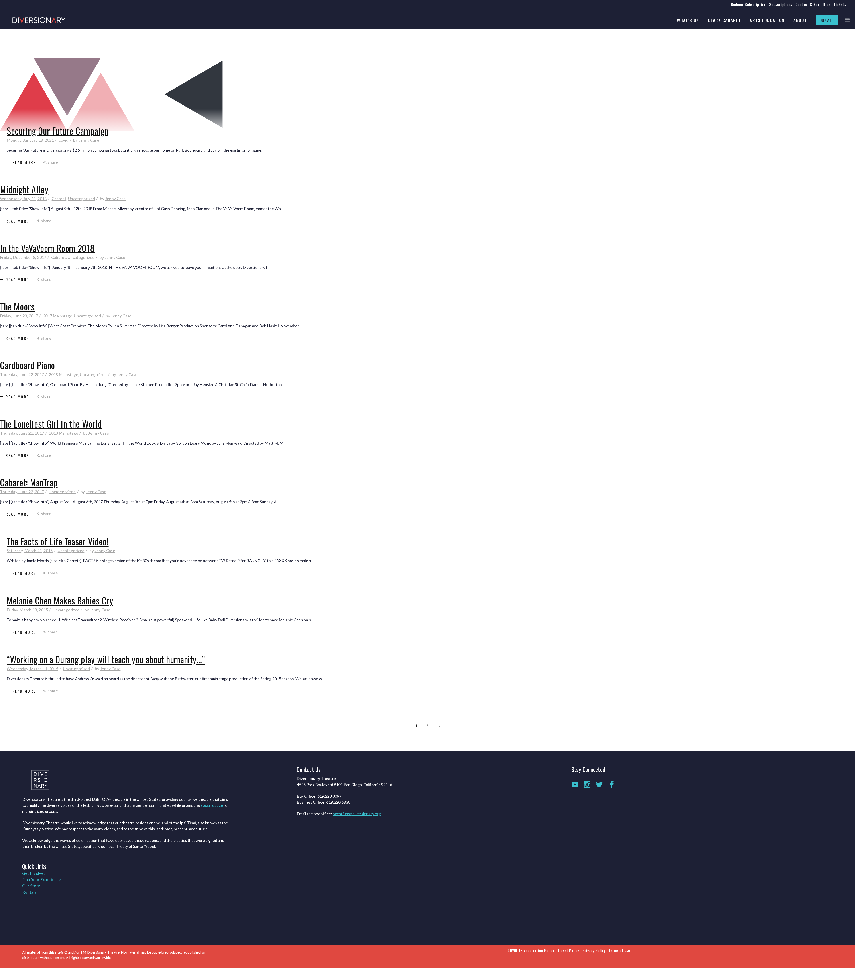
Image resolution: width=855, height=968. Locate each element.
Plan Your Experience (41, 879)
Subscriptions (780, 4)
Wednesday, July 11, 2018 (23, 198)
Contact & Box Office (812, 4)
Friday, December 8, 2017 (23, 257)
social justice (212, 805)
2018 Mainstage (63, 374)
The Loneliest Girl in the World (51, 423)
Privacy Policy (593, 950)
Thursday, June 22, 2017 (22, 374)
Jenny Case (89, 140)
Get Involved (34, 873)
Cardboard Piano (27, 365)
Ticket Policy (568, 950)
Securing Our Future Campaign (57, 130)
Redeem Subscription (748, 4)
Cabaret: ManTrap (29, 482)
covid (64, 140)
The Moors (17, 306)
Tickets (840, 4)
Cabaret (59, 198)
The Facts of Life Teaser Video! (58, 541)
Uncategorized (81, 198)
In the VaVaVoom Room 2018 (47, 248)
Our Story (31, 885)
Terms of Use (619, 950)
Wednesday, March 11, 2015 (32, 668)
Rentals (29, 892)
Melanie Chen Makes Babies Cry (60, 600)
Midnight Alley (24, 189)
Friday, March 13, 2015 (27, 609)
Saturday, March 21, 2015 (30, 550)
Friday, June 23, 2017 (19, 315)
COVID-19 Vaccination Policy (531, 950)
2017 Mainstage (57, 315)
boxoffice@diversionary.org (357, 813)
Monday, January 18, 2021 (30, 140)
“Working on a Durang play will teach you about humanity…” (106, 659)
